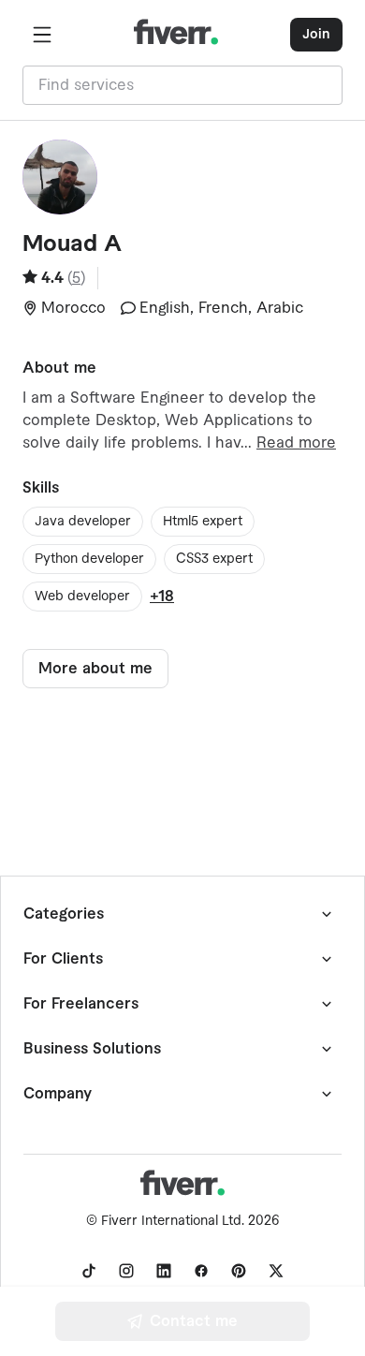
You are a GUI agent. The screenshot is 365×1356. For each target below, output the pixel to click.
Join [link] (316, 34)
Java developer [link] (83, 521)
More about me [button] (95, 668)
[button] (42, 34)
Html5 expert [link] (202, 521)
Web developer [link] (82, 596)
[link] (89, 1271)
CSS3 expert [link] (214, 559)
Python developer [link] (89, 559)
